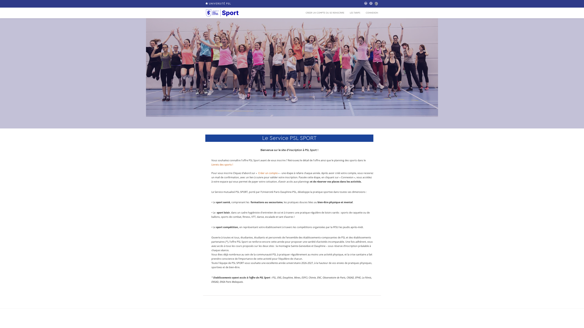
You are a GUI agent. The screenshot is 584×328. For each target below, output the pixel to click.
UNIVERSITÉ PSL (219, 3)
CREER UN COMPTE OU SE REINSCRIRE (325, 13)
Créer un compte (268, 173)
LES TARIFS (355, 13)
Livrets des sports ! (222, 164)
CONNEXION (372, 13)
